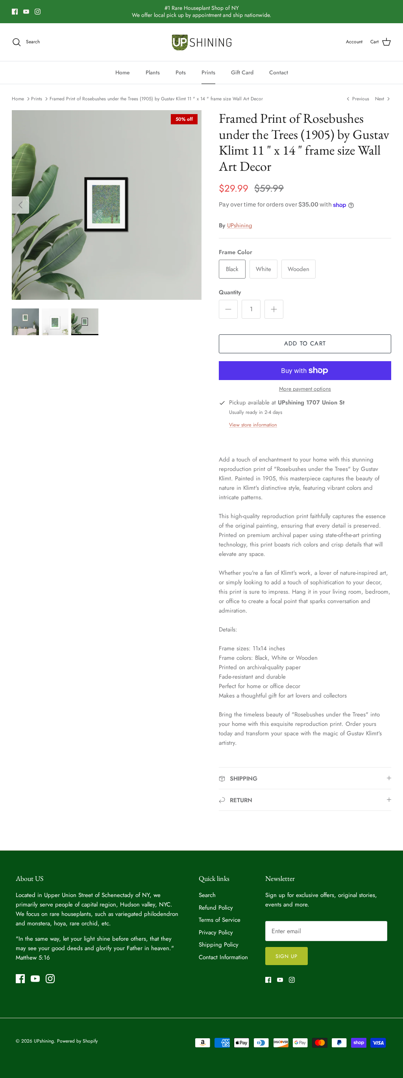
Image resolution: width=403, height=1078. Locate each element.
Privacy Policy (216, 932)
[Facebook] (15, 12)
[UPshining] (201, 42)
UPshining (239, 225)
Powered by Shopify (77, 1041)
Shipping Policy (218, 944)
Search (207, 895)
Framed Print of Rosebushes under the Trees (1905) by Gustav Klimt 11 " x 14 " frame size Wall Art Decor (156, 98)
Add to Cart (305, 343)
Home (122, 72)
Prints (208, 72)
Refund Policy (216, 907)
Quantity (230, 292)
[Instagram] (38, 12)
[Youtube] (26, 12)
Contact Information (223, 957)
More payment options (305, 389)
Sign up (286, 956)
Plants (153, 72)
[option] (107, 205)
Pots (181, 72)
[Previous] (20, 205)
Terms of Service (219, 920)
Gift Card (242, 72)
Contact (278, 72)
